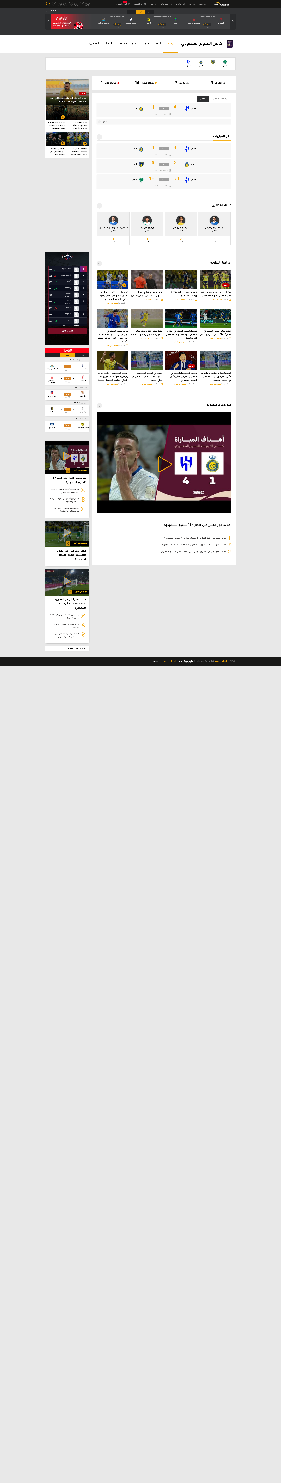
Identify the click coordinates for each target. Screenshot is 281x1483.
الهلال (214, 230)
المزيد (104, 121)
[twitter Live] (65, 4)
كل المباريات (52, 10)
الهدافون (94, 43)
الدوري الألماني (83, 418)
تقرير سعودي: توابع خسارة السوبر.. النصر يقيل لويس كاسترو (147, 294)
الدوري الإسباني (83, 387)
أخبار (190, 4)
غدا (132, 12)
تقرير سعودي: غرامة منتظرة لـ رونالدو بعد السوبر (183, 294)
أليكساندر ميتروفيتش (214, 227)
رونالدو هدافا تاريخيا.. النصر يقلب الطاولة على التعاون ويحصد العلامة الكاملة (78, 152)
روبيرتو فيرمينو (147, 227)
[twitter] (59, 4)
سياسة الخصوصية (171, 661)
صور (152, 4)
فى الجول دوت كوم (222, 661)
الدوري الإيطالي (83, 403)
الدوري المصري (121, 4)
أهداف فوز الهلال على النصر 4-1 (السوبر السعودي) (197, 524)
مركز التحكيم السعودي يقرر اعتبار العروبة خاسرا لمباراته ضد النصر (216, 294)
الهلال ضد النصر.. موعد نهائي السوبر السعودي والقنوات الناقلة (147, 333)
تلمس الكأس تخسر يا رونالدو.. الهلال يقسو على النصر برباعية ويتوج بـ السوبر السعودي (114, 295)
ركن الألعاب (138, 4)
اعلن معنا (156, 661)
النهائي (203, 98)
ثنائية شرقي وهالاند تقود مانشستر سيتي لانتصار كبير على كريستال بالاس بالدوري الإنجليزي (56, 152)
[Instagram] (71, 4)
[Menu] (233, 4)
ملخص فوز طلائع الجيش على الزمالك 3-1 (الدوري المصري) (64, 616)
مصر (201, 4)
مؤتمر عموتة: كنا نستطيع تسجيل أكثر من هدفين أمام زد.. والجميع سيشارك (79, 125)
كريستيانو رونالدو (181, 227)
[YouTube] (76, 4)
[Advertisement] (67, 205)
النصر (181, 230)
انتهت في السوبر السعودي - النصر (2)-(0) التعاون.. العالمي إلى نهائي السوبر (147, 376)
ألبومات (108, 43)
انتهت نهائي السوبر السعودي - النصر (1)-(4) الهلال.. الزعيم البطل (215, 333)
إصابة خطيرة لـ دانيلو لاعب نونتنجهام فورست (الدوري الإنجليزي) (66, 509)
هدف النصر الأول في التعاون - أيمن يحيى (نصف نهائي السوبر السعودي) (193, 551)
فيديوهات (165, 4)
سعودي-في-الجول (80, 470)
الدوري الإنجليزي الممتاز (81, 360)
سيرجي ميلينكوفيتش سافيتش (113, 227)
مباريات (179, 4)
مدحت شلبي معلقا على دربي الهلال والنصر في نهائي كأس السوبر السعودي (183, 376)
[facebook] (54, 4)
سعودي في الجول (218, 299)
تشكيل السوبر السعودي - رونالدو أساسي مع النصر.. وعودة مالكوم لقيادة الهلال (181, 334)
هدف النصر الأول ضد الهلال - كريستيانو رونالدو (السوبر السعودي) (195, 538)
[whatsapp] (87, 4)
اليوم (140, 12)
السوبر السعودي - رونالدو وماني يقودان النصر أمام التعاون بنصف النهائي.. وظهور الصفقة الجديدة (113, 376)
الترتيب (157, 43)
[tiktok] (82, 4)
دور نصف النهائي (220, 98)
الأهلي (147, 230)
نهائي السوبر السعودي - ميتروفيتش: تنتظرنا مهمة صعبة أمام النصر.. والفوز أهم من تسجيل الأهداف (112, 336)
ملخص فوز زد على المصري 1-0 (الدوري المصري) (65, 626)
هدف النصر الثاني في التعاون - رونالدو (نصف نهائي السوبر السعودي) (194, 545)
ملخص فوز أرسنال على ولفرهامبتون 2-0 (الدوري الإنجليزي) (64, 500)
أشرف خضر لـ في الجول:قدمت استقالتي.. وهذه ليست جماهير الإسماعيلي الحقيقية (67, 99)
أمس (149, 12)
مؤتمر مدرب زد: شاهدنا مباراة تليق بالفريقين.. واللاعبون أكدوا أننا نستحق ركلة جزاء (56, 125)
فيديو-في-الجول (81, 591)
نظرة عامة (171, 43)
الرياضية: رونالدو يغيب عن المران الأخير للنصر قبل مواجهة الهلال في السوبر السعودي (216, 376)
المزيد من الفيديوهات (77, 648)
